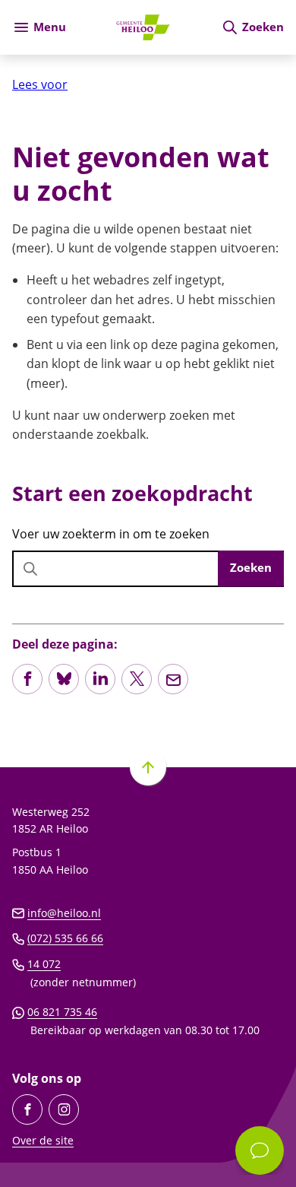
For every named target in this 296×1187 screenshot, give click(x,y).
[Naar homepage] (143, 27)
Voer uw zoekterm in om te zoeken (110, 533)
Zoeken (251, 567)
